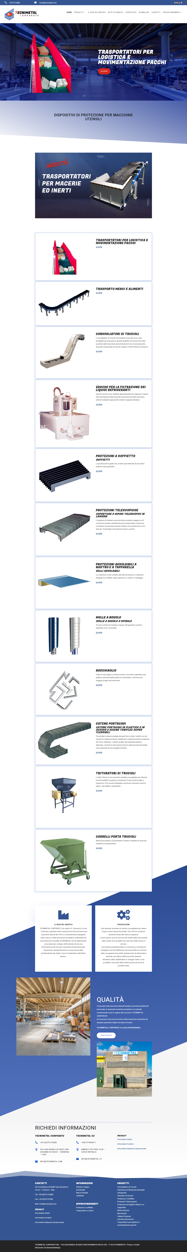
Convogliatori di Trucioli (126, 1187)
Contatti (156, 12)
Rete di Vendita (82, 1193)
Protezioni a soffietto (84, 1208)
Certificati (131, 12)
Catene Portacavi (124, 1216)
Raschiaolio (122, 1213)
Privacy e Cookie (133, 1245)
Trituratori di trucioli (125, 1196)
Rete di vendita (115, 12)
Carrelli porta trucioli (125, 1219)
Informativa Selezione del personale (131, 1149)
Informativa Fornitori (125, 1144)
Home (69, 12)
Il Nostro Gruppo (82, 1187)
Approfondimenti (171, 12)
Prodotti (78, 12)
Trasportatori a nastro (85, 1211)
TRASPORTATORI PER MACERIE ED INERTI (125, 57)
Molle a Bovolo (123, 1210)
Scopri (104, 69)
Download (144, 12)
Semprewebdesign (53, 1248)
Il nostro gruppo (97, 12)
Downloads (80, 1190)
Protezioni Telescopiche (127, 1202)
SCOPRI (99, 247)
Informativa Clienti (124, 1139)
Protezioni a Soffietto (125, 1199)
